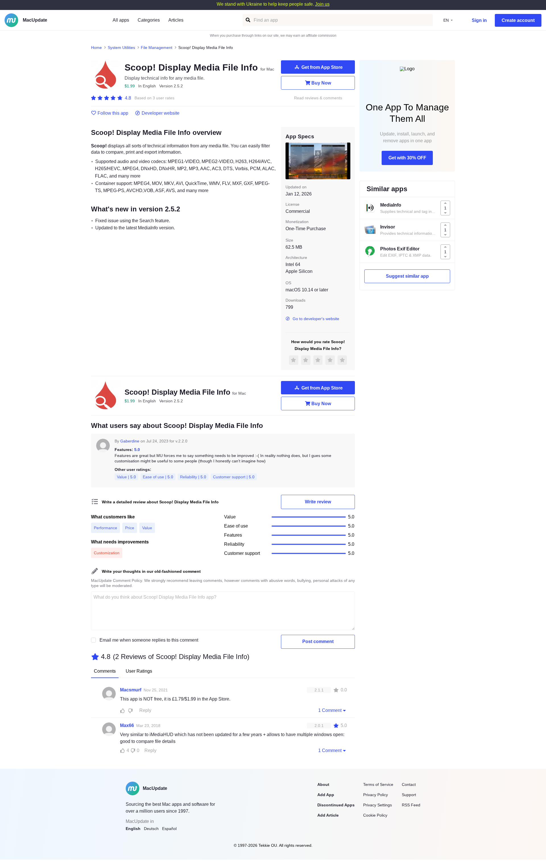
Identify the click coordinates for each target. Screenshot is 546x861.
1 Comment (330, 710)
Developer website (160, 113)
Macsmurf (130, 690)
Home (96, 47)
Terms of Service (378, 784)
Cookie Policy (375, 815)
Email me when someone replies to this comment (149, 640)
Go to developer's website (316, 318)
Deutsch (151, 829)
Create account (518, 20)
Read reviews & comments (318, 98)
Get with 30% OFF (407, 158)
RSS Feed (411, 805)
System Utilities (121, 47)
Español (169, 829)
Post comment (318, 641)
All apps (121, 20)
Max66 (127, 725)
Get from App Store (322, 67)
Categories (149, 20)
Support (409, 794)
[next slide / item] (346, 161)
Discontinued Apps (336, 805)
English (133, 829)
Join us (322, 4)
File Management (156, 47)
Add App (325, 794)
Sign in (479, 20)
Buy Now (321, 83)
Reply (145, 710)
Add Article (328, 815)
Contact (409, 784)
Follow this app (113, 113)
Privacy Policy (375, 794)
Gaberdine (129, 441)
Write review (318, 502)
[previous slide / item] (289, 161)
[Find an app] (247, 20)
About (323, 784)
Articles (175, 20)
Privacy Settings (377, 805)
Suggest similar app (407, 276)
